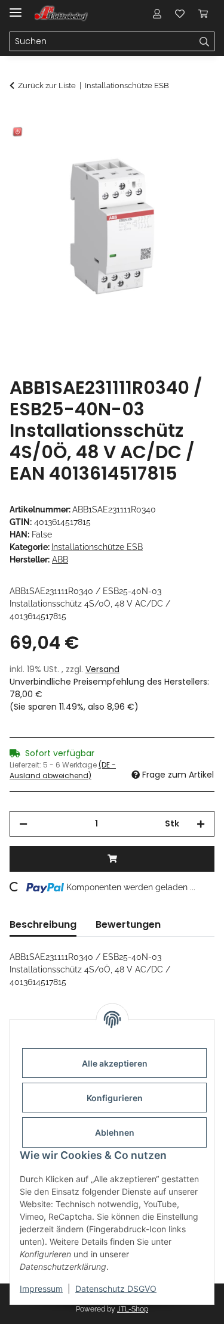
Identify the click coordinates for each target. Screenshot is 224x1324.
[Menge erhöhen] (201, 824)
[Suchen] (204, 42)
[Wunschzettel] (179, 13)
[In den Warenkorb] (19, 117)
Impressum (41, 1288)
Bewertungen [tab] (128, 924)
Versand (102, 669)
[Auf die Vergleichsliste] (158, 146)
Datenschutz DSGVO (116, 1288)
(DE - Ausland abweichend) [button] (63, 770)
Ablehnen (114, 1132)
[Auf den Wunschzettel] (189, 146)
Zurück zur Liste (47, 85)
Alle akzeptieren (115, 1063)
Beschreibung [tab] (43, 924)
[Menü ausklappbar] (16, 7)
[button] (157, 13)
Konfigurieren (115, 1098)
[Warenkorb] (203, 13)
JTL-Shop (132, 1309)
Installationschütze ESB (97, 547)
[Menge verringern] (23, 824)
